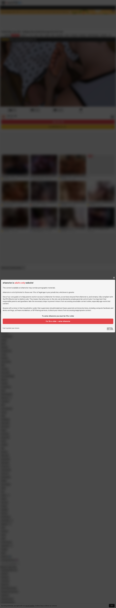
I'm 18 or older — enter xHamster (58, 321)
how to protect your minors (11, 328)
